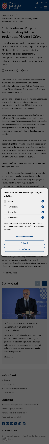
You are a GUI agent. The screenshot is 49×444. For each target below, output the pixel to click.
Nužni (10, 201)
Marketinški (12, 217)
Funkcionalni (13, 207)
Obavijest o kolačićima (24, 226)
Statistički (12, 212)
